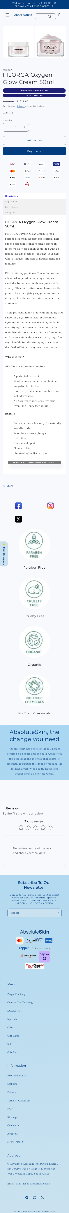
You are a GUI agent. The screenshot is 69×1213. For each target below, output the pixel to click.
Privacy (11, 1092)
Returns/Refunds (16, 1075)
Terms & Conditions (19, 1100)
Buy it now (34, 151)
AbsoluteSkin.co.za (45, 1211)
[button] (7, 15)
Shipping (21, 106)
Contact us (13, 1125)
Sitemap (12, 1117)
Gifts (10, 1027)
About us (12, 1133)
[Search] (49, 16)
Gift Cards (13, 1035)
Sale (9, 1044)
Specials (12, 1019)
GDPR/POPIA (15, 1142)
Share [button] (9, 485)
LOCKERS (13, 1010)
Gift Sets (12, 1052)
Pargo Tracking (16, 994)
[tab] (34, 196)
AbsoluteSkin (28, 1211)
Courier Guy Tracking (20, 1002)
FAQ (10, 1109)
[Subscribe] (57, 913)
